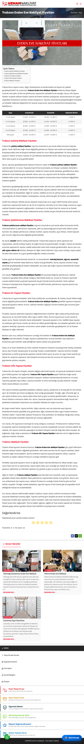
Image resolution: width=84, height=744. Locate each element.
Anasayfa (74, 13)
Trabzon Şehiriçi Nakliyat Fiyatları (14, 71)
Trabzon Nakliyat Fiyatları (12, 80)
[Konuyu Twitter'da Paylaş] (76, 536)
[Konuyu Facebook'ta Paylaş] (72, 536)
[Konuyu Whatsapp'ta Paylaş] (80, 536)
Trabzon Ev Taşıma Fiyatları (12, 76)
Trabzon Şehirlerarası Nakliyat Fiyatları (16, 73)
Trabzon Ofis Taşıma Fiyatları (13, 78)
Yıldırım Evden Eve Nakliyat (55, 574)
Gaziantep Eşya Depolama (13, 621)
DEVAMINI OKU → (9, 592)
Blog (80, 13)
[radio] (33, 523)
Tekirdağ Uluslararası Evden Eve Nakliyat (19, 574)
